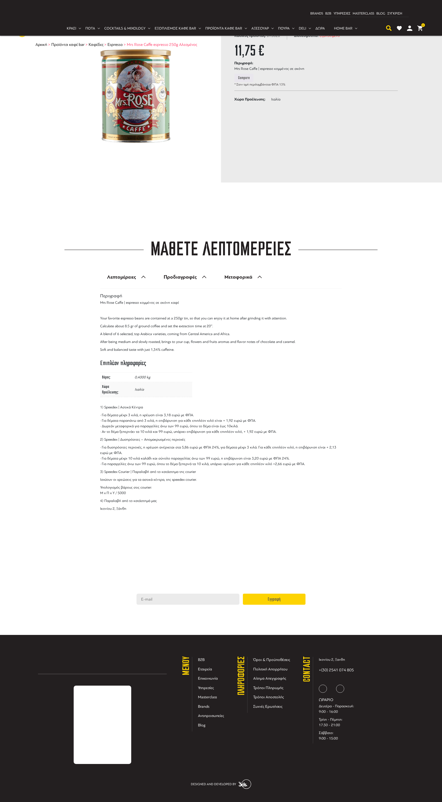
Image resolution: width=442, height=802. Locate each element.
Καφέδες (96, 44)
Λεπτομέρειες (121, 277)
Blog (202, 725)
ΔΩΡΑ (320, 28)
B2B (328, 13)
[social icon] (323, 689)
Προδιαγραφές (180, 277)
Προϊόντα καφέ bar (67, 44)
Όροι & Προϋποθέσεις (271, 660)
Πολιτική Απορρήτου (270, 669)
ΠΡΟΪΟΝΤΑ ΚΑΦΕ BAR (223, 28)
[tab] (125, 277)
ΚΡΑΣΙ (71, 28)
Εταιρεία (205, 669)
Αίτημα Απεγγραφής (269, 678)
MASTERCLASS (363, 13)
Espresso (115, 44)
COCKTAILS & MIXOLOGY (124, 28)
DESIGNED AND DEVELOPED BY (213, 784)
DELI (302, 28)
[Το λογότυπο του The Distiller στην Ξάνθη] (218, 14)
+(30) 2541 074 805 (336, 670)
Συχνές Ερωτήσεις (267, 706)
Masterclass (207, 697)
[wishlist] (399, 28)
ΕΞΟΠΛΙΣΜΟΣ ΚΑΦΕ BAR (175, 28)
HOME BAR (343, 28)
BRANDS (316, 13)
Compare (244, 77)
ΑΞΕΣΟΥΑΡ (260, 28)
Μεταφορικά (238, 277)
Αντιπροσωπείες (211, 716)
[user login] (409, 28)
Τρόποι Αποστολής (268, 697)
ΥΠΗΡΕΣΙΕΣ (342, 13)
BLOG (380, 13)
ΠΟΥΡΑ (284, 28)
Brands (203, 706)
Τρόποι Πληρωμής (268, 688)
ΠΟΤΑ (90, 28)
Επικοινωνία (208, 678)
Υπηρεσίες (206, 688)
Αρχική (41, 44)
